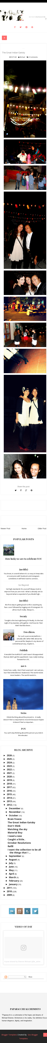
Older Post (42, 528)
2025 (9, 758)
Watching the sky (17, 829)
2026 (9, 755)
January (13, 884)
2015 (9, 794)
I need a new (15, 835)
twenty (23, 616)
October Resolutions (19, 842)
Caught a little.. (16, 839)
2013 (9, 801)
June (11, 866)
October (14, 815)
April (12, 873)
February (14, 880)
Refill (10, 846)
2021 (9, 772)
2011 (9, 887)
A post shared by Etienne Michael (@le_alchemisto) (24, 962)
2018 (9, 783)
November (15, 811)
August (13, 859)
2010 (9, 891)
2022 (9, 769)
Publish (23, 650)
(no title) (23, 569)
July (11, 863)
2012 (9, 804)
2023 (9, 766)
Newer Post (5, 528)
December (15, 808)
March (13, 877)
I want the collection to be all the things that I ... (24, 851)
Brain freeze (15, 818)
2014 (9, 797)
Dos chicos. (29, 632)
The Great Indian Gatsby (21, 822)
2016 (9, 790)
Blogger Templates (9, 1034)
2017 (9, 787)
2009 (9, 894)
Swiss (23, 713)
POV (23, 728)
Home (24, 528)
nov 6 (23, 666)
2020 (9, 776)
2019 (9, 780)
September (15, 855)
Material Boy (15, 832)
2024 (9, 762)
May (11, 870)
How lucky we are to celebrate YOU (23, 558)
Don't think (14, 825)
